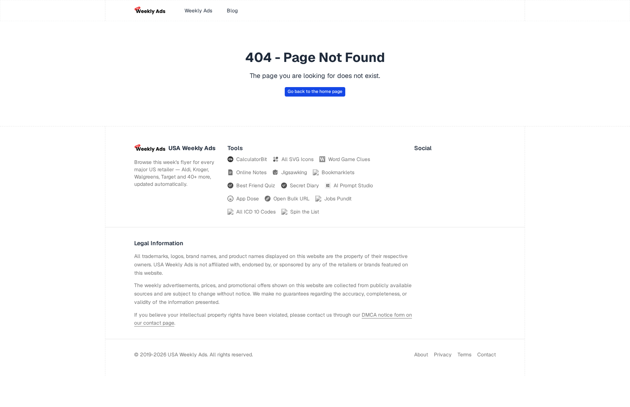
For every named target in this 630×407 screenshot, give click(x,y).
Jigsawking (294, 172)
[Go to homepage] (150, 10)
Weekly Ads (198, 10)
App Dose (247, 198)
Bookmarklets (338, 172)
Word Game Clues (349, 159)
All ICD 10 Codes (256, 211)
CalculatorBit (251, 159)
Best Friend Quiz (255, 185)
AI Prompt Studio (353, 185)
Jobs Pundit (337, 198)
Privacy (443, 354)
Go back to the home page (315, 91)
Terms (464, 354)
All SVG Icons (297, 159)
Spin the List (304, 211)
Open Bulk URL (291, 198)
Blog (232, 10)
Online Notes (251, 172)
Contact (486, 354)
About (421, 354)
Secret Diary (304, 185)
